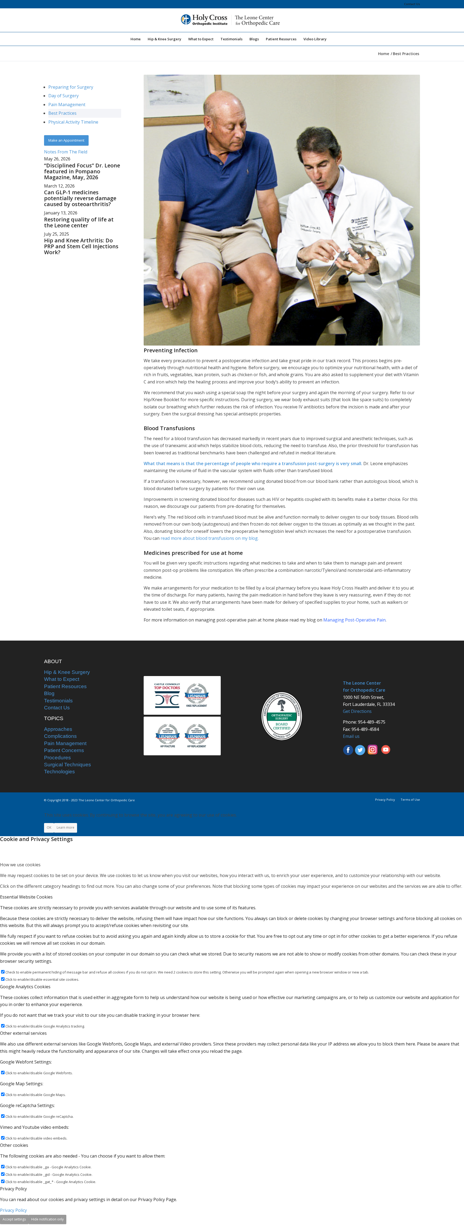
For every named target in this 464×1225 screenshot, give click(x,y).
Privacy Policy (13, 1210)
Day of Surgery (63, 96)
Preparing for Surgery (70, 87)
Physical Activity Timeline (73, 122)
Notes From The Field (65, 152)
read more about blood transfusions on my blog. (210, 538)
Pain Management (66, 104)
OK (49, 827)
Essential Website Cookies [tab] (26, 897)
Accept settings (14, 1219)
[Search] (333, 39)
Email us (351, 736)
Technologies (59, 771)
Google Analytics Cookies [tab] (25, 987)
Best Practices (62, 113)
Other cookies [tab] (14, 1145)
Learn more (65, 827)
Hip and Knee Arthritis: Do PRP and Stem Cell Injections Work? (81, 246)
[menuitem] (410, 4)
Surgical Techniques (67, 764)
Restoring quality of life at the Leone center (79, 222)
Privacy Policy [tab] (13, 1189)
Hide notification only (47, 1219)
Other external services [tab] (23, 1033)
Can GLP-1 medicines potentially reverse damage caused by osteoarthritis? (80, 198)
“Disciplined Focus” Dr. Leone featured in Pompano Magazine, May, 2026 (82, 171)
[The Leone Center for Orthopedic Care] (232, 20)
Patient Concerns (64, 750)
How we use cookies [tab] (20, 865)
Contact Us (412, 4)
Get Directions (357, 711)
